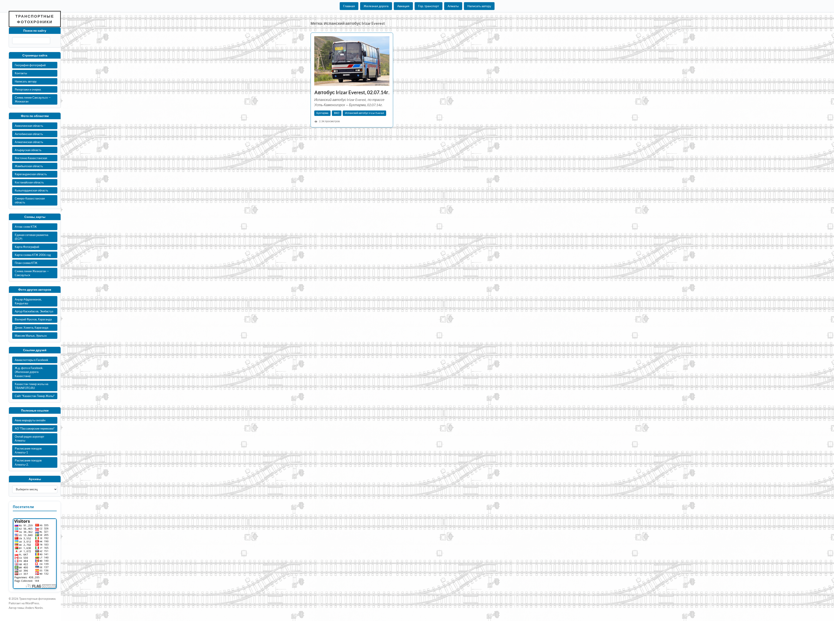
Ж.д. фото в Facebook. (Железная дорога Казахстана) (29, 371)
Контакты (21, 73)
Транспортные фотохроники (34, 19)
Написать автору (479, 6)
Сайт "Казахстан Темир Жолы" (35, 396)
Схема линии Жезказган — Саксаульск (32, 273)
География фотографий (30, 65)
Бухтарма (322, 113)
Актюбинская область (29, 134)
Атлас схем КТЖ (26, 226)
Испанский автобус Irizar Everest (364, 113)
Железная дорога (376, 6)
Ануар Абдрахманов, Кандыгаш (28, 301)
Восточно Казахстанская (31, 158)
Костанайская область (29, 182)
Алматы (453, 6)
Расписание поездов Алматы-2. (28, 462)
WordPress (32, 603)
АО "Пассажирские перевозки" (35, 428)
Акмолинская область (29, 125)
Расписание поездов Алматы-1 (28, 450)
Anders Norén (34, 607)
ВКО (336, 113)
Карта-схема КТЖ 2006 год (33, 255)
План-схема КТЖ (26, 263)
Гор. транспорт (428, 6)
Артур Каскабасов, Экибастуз (34, 311)
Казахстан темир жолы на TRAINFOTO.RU (31, 386)
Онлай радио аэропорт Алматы (29, 438)
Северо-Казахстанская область (30, 200)
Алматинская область (29, 142)
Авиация (403, 6)
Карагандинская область (31, 174)
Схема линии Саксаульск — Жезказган (33, 99)
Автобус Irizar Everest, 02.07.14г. (351, 92)
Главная (349, 6)
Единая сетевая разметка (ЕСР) (31, 236)
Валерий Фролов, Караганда (33, 319)
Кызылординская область (31, 190)
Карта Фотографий (27, 247)
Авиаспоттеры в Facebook (31, 360)
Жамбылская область (29, 166)
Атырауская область (28, 150)
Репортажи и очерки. (28, 89)
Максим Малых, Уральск (31, 335)
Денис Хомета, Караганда (31, 327)
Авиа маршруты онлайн (30, 420)
